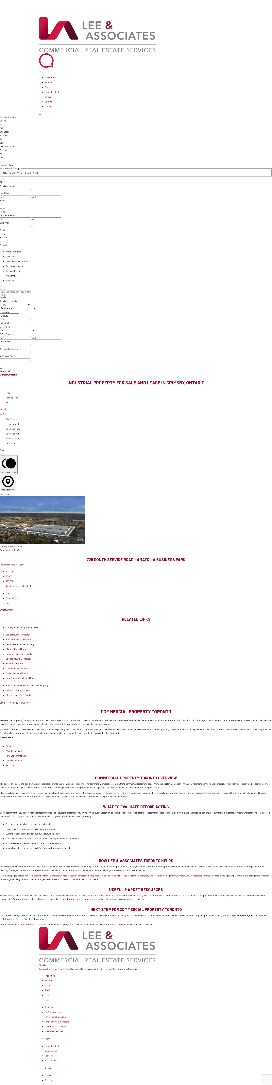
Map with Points (8, 490)
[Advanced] (1, 285)
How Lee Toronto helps (17, 755)
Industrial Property (14, 663)
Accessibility (77, 968)
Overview (10, 746)
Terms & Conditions (48, 968)
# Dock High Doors (9, 348)
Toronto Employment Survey (129, 895)
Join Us (48, 101)
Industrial (49, 980)
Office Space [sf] (8, 334)
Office (47, 985)
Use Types (5, 326)
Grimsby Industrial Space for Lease (22, 627)
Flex (47, 999)
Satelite (9, 609)
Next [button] (8, 402)
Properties (50, 77)
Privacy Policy (64, 968)
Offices (48, 96)
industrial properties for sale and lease (42, 875)
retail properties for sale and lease (111, 875)
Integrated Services (54, 1031)
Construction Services (55, 1026)
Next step (10, 765)
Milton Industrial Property (17, 649)
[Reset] (1, 179)
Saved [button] (3, 409)
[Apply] (4, 179)
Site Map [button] (43, 965)
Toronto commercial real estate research (86, 899)
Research (49, 1055)
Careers (48, 1080)
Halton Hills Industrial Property (20, 644)
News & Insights (52, 92)
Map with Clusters (8, 472)
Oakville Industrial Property (18, 658)
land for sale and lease (138, 875)
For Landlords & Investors (57, 1021)
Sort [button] (2, 413)
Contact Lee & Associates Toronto (193, 875)
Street (3, 609)
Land (47, 995)
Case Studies (51, 1050)
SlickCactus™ (24, 702)
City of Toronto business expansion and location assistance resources (82, 895)
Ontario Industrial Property (18, 668)
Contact (48, 106)
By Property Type (53, 1012)
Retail (47, 990)
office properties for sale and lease (77, 875)
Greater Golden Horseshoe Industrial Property (27, 685)
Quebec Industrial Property (18, 673)
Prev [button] (8, 392)
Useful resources (14, 760)
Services (49, 82)
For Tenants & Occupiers (56, 1016)
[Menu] (40, 114)
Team (47, 87)
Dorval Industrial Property (18, 634)
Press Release (51, 1060)
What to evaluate (14, 750)
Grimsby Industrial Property (18, 639)
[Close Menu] (40, 71)
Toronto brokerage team (119, 924)
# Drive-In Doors (8, 356)
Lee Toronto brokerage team (162, 875)
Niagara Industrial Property (18, 695)
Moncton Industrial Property (19, 654)
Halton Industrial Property (18, 690)
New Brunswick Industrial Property (22, 678)
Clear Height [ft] (7, 341)
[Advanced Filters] (3, 296)
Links (2, 702)
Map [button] (2, 449)
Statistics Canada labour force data (163, 895)
